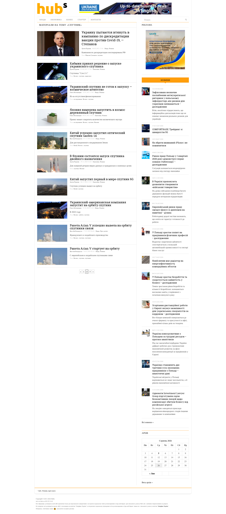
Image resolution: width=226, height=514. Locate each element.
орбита (81, 215)
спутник (100, 55)
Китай (75, 145)
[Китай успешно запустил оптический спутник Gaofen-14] (52, 140)
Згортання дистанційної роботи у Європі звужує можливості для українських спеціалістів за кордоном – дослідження (170, 309)
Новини (111, 48)
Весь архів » (147, 482)
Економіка (56, 20)
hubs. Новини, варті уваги (52, 8)
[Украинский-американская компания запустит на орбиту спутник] (52, 210)
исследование (78, 99)
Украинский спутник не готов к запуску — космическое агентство (101, 88)
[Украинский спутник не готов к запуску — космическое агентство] (52, 94)
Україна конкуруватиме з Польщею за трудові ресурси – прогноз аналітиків (169, 336)
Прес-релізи (104, 231)
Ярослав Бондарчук (76, 139)
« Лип (152, 473)
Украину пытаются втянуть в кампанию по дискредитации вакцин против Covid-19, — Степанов (105, 38)
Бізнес (69, 20)
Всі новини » (148, 422)
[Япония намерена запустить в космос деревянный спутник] (52, 117)
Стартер (82, 20)
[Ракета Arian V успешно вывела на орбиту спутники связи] (52, 233)
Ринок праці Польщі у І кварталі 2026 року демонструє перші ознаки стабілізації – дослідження (170, 160)
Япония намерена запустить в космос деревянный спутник (97, 111)
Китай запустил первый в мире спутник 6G (101, 179)
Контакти (96, 20)
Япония (96, 122)
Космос (76, 76)
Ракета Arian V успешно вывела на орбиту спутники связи (101, 226)
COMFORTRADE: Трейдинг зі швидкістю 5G (167, 131)
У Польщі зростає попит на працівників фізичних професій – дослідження (170, 235)
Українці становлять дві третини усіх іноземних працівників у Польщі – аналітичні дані (165, 369)
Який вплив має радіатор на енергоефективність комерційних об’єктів (167, 263)
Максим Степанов (91, 55)
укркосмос (88, 76)
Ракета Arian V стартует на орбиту (95, 248)
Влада (42, 20)
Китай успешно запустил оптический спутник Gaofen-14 (97, 134)
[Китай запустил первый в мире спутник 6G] (52, 186)
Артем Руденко (86, 48)
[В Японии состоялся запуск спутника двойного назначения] (52, 163)
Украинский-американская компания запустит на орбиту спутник (98, 203)
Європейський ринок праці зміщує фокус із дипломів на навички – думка (168, 210)
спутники (88, 238)
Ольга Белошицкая (75, 92)
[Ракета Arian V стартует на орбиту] (52, 256)
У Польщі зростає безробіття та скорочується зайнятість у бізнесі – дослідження (169, 280)
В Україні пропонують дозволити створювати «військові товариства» (165, 184)
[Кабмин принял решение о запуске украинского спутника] (52, 71)
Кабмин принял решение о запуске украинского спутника (95, 65)
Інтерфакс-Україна (163, 506)
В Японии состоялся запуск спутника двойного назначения (97, 157)
